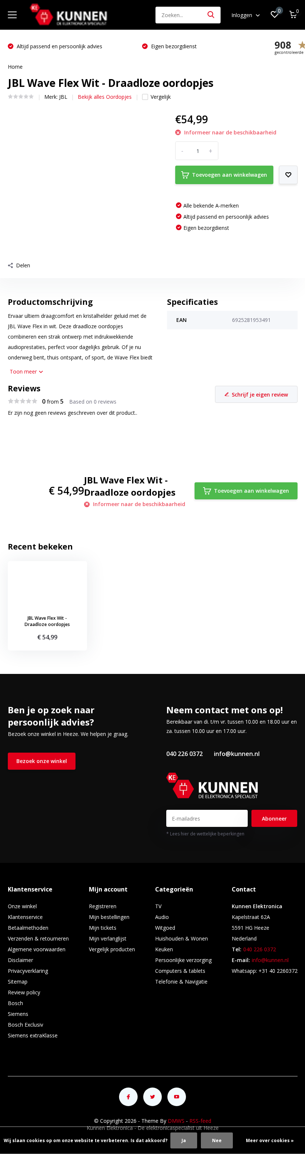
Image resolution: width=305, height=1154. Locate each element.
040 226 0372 (184, 754)
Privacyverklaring (28, 970)
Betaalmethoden (28, 927)
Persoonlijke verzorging (183, 960)
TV (158, 906)
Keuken (164, 949)
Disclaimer (20, 960)
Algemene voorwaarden (36, 949)
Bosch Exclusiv (25, 1024)
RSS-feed (200, 1120)
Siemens (18, 1013)
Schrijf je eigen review (260, 394)
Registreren (102, 906)
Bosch (15, 1003)
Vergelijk (161, 96)
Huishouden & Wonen (181, 938)
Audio (162, 916)
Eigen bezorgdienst (38, 46)
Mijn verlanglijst (107, 938)
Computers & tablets (180, 970)
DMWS (176, 1120)
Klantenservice (25, 916)
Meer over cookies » (270, 1140)
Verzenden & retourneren (38, 938)
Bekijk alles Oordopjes (105, 96)
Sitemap (18, 981)
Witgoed (165, 927)
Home (15, 66)
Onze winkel (22, 906)
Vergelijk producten (112, 949)
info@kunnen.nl (237, 754)
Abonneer (274, 818)
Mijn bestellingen (109, 916)
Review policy (24, 992)
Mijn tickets (102, 927)
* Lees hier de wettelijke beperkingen (205, 834)
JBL (63, 96)
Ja (184, 1140)
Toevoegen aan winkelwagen (229, 174)
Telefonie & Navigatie (181, 981)
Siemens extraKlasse (33, 1035)
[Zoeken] (211, 15)
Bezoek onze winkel (41, 761)
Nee (217, 1140)
